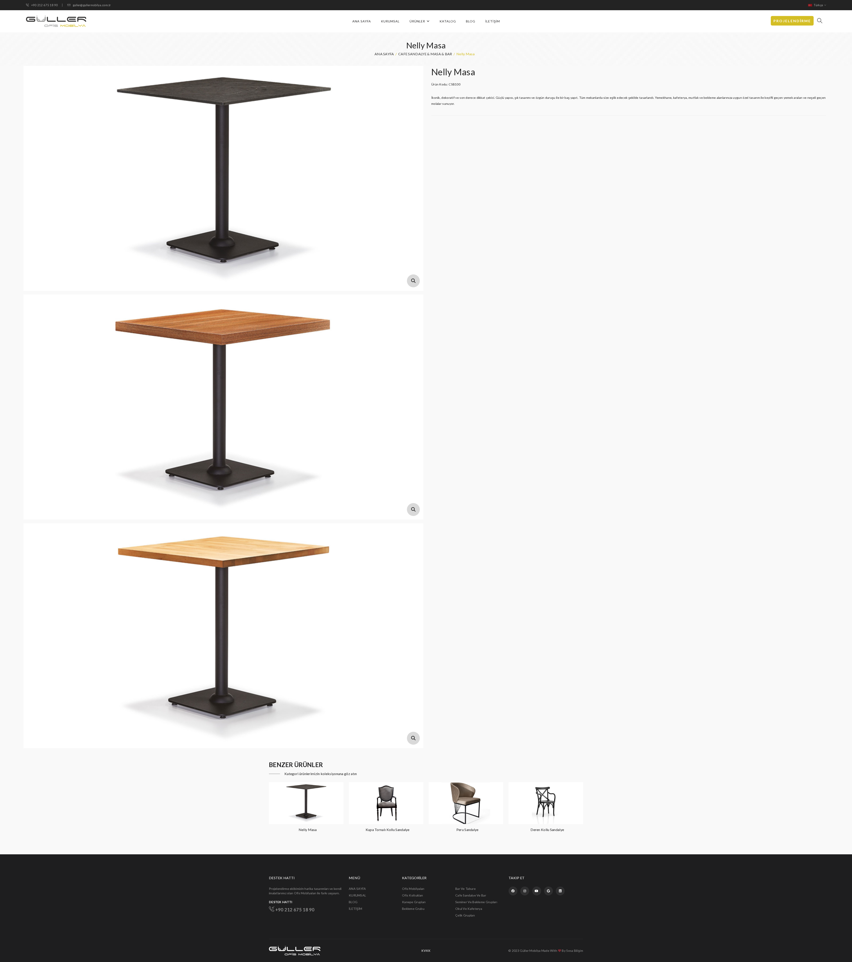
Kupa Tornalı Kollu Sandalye (308, 829)
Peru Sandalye (388, 829)
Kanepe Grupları (414, 902)
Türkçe (818, 5)
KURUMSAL (390, 21)
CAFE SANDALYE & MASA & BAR (425, 54)
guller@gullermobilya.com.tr (91, 5)
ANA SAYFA (361, 21)
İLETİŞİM (492, 21)
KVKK (425, 950)
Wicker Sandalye (547, 829)
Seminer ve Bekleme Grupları (476, 902)
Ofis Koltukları (412, 895)
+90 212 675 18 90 (44, 5)
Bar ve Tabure (465, 889)
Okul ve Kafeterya (468, 908)
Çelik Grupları (465, 915)
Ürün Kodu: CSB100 (445, 84)
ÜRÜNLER (418, 21)
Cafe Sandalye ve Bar (470, 895)
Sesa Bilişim (574, 950)
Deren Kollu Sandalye (467, 829)
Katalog (448, 21)
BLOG (470, 21)
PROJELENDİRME (792, 21)
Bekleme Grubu (413, 908)
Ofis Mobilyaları (413, 889)
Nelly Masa (453, 72)
